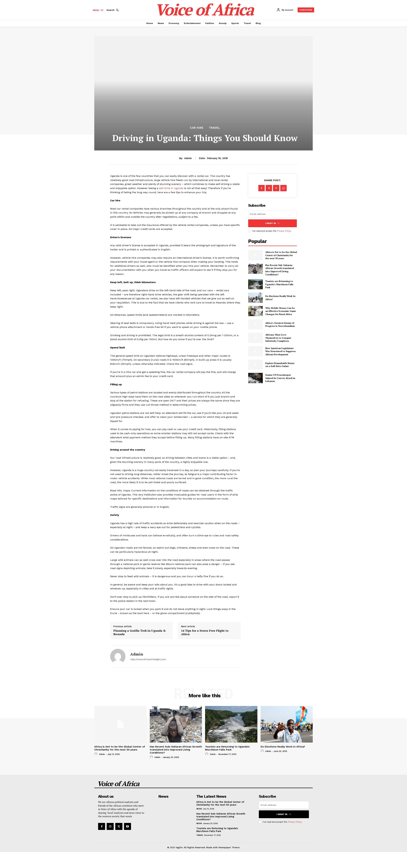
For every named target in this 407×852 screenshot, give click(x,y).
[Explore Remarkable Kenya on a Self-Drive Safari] (255, 365)
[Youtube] (127, 826)
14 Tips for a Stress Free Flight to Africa (204, 632)
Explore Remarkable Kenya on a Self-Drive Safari (279, 365)
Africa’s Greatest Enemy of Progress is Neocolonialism (280, 324)
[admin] (117, 656)
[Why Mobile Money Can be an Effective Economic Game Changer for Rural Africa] (255, 311)
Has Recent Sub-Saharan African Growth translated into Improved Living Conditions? (279, 270)
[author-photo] (96, 754)
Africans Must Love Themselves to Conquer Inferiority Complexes (278, 337)
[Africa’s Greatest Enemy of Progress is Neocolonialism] (255, 324)
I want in (270, 223)
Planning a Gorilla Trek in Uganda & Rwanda (139, 632)
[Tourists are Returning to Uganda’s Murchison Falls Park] (255, 284)
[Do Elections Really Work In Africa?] (255, 297)
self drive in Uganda (171, 188)
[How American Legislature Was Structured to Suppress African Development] (255, 351)
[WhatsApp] (283, 188)
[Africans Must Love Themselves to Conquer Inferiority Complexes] (255, 338)
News (199, 809)
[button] (113, 10)
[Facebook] (261, 188)
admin (188, 158)
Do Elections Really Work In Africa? (283, 746)
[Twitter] (269, 188)
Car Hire (197, 127)
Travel (214, 127)
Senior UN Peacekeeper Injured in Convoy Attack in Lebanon (280, 378)
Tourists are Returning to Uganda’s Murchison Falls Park (279, 284)
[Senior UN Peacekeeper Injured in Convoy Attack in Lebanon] (255, 378)
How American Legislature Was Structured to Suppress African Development (280, 351)
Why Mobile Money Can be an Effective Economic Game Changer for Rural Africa (280, 311)
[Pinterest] (276, 188)
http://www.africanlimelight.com (148, 659)
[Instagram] (110, 826)
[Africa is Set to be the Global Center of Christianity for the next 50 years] (255, 255)
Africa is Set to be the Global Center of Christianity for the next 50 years (281, 255)
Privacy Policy (284, 231)
